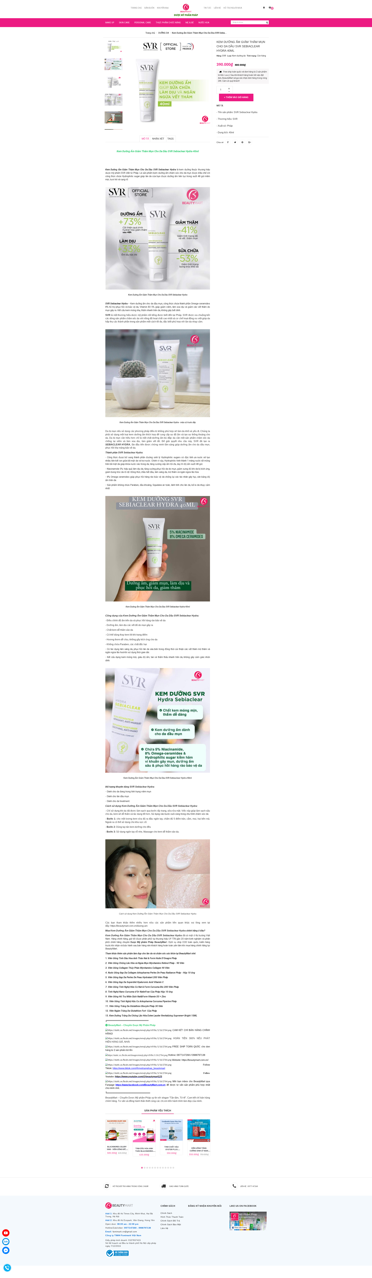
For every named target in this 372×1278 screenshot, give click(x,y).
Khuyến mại (163, 8)
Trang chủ (136, 8)
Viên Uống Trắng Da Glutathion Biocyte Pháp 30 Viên (136, 1006)
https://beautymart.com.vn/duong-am (128, 926)
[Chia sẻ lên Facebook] (228, 142)
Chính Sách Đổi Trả (170, 1221)
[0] (270, 7)
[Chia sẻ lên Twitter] (235, 142)
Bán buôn (149, 8)
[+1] (250, 142)
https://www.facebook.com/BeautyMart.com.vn (141, 1085)
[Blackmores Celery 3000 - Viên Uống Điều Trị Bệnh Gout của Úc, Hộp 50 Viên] (116, 1130)
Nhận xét (158, 138)
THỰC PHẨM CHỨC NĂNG (168, 22)
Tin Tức (207, 8)
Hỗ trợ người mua (232, 8)
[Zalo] (5, 1241)
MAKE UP (109, 22)
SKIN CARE (124, 22)
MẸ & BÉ (190, 22)
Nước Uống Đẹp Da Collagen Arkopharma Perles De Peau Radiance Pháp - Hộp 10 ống (151, 972)
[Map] (5, 1233)
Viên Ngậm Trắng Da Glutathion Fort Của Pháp (133, 1010)
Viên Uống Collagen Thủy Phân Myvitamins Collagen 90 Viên (138, 968)
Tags (170, 138)
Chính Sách (166, 1213)
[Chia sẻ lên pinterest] (242, 142)
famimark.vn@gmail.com (125, 1231)
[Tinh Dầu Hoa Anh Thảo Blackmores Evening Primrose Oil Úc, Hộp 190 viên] (144, 1130)
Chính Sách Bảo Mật (171, 1224)
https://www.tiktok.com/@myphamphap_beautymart (139, 1068)
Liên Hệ (217, 8)
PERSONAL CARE (142, 22)
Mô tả (145, 138)
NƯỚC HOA (203, 22)
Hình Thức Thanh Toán (172, 1217)
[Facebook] (5, 1250)
